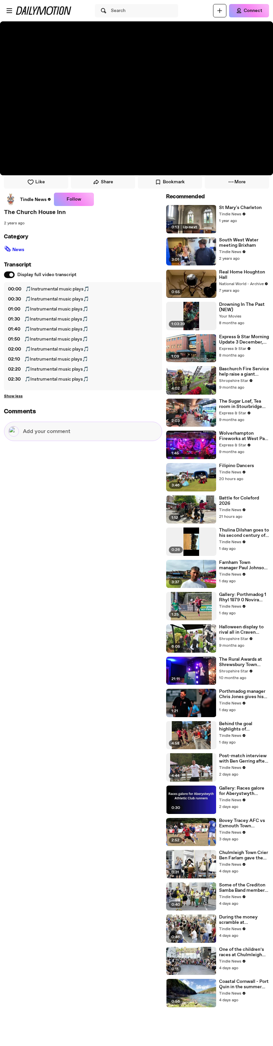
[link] (27, 199)
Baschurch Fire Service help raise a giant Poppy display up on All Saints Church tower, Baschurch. (244, 371)
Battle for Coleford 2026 (239, 500)
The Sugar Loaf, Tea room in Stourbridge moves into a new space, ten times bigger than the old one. (240, 404)
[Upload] (219, 10)
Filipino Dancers (236, 465)
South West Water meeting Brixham (238, 242)
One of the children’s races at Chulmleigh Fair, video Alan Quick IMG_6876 (242, 952)
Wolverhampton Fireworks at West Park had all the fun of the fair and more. (244, 436)
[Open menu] (9, 10)
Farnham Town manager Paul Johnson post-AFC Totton (243, 565)
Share (107, 182)
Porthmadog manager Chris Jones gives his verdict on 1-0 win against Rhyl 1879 (242, 694)
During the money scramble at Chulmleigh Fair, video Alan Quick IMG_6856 (243, 919)
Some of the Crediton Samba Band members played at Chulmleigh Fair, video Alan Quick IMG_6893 (243, 887)
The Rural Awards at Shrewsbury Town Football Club (240, 662)
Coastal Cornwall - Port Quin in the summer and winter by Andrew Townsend (244, 984)
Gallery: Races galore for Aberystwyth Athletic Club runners (242, 791)
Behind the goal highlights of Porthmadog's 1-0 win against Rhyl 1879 (242, 726)
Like (40, 182)
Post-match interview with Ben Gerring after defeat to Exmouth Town (243, 758)
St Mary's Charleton (240, 207)
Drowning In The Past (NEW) (242, 307)
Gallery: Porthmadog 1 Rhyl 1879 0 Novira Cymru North (242, 597)
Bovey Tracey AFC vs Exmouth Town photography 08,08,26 (243, 823)
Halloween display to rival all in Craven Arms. (241, 629)
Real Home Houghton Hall (242, 274)
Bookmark (174, 182)
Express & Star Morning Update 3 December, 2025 (244, 339)
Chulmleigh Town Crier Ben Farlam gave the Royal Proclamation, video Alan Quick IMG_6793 (243, 855)
